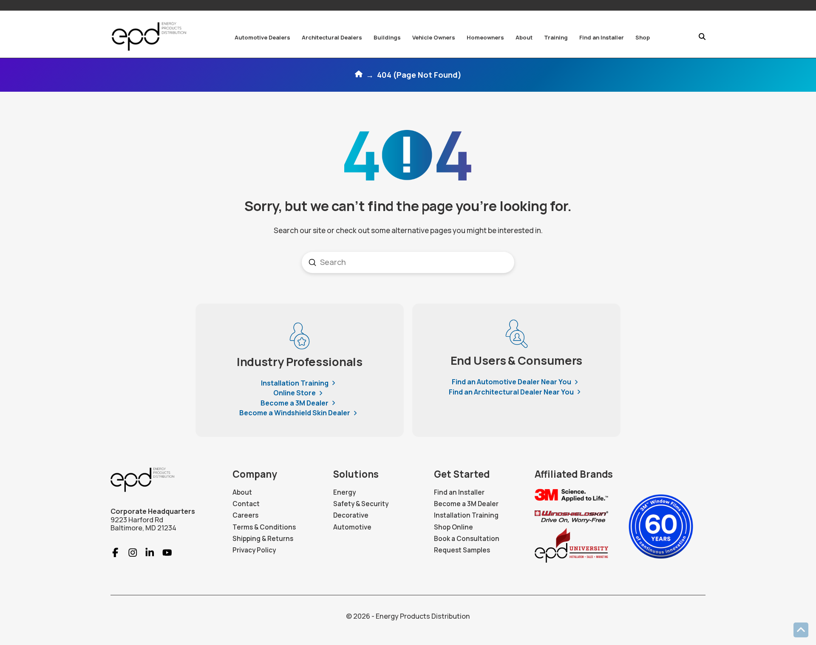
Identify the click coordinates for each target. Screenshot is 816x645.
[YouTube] (163, 553)
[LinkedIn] (146, 553)
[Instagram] (129, 553)
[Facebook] (115, 553)
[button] (262, 37)
